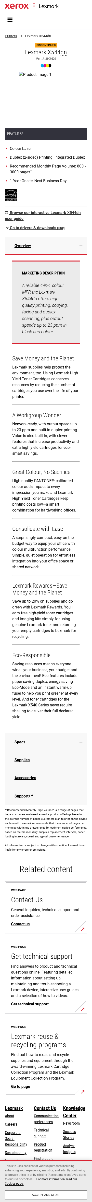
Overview (22, 245)
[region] (46, 1181)
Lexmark (14, 1108)
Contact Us (45, 1108)
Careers (11, 1124)
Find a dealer (44, 1158)
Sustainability (15, 1152)
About (9, 1116)
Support (21, 796)
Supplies (22, 760)
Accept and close (46, 1195)
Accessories (25, 777)
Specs (19, 742)
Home (62, 6)
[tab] (46, 246)
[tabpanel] (46, 494)
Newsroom (71, 1123)
